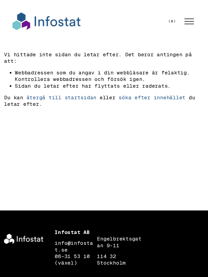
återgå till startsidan (62, 97)
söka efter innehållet (152, 97)
